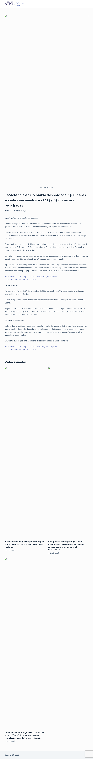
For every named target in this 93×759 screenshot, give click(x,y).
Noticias (8, 211)
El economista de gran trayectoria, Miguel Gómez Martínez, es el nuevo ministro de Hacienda (24, 544)
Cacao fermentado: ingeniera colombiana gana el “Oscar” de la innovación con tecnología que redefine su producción (24, 735)
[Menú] (87, 4)
